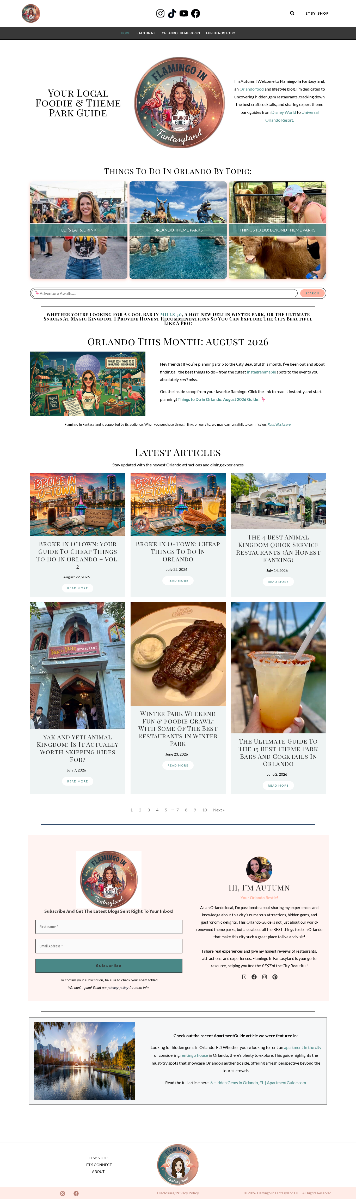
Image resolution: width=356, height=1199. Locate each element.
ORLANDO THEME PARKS (178, 229)
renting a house (194, 1055)
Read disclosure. (279, 424)
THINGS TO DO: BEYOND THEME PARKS (277, 229)
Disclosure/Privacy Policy (178, 1193)
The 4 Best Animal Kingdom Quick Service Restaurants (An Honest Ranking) (278, 548)
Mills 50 (171, 314)
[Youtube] (184, 13)
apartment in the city (302, 1047)
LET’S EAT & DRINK (78, 229)
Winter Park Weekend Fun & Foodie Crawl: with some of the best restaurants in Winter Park (178, 728)
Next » (219, 809)
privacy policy (118, 988)
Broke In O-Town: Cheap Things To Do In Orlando (178, 551)
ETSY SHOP (98, 1158)
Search (312, 293)
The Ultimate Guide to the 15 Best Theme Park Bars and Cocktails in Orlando (278, 752)
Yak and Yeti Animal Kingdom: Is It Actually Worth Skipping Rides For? (78, 748)
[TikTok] (172, 13)
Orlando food (252, 88)
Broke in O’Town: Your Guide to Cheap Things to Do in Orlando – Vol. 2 (77, 554)
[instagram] (264, 977)
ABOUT (98, 1171)
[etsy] (243, 977)
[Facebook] (195, 13)
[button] (292, 14)
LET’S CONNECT (98, 1164)
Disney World (283, 112)
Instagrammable (261, 371)
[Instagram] (160, 13)
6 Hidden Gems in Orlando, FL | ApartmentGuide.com (258, 1082)
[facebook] (254, 977)
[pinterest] (275, 977)
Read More (77, 588)
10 (204, 809)
